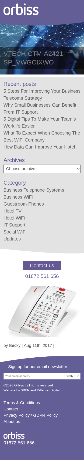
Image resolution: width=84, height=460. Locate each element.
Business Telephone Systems (34, 190)
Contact (11, 409)
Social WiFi (15, 231)
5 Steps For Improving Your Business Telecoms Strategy (42, 94)
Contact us (42, 265)
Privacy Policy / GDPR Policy (31, 415)
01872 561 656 (42, 276)
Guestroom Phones (24, 203)
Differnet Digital (48, 390)
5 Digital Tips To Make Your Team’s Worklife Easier (40, 122)
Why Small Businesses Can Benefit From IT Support (40, 108)
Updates (12, 238)
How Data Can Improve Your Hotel (39, 146)
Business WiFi (18, 197)
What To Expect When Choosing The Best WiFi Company (42, 136)
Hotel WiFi (14, 217)
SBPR (25, 390)
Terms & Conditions (22, 402)
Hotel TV (12, 210)
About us (12, 421)
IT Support (14, 224)
